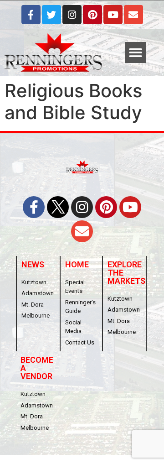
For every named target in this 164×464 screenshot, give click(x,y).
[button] (135, 52)
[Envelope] (133, 14)
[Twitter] (51, 14)
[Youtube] (113, 14)
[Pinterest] (92, 14)
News (32, 264)
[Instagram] (72, 14)
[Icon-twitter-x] (58, 207)
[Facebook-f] (31, 14)
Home (77, 264)
